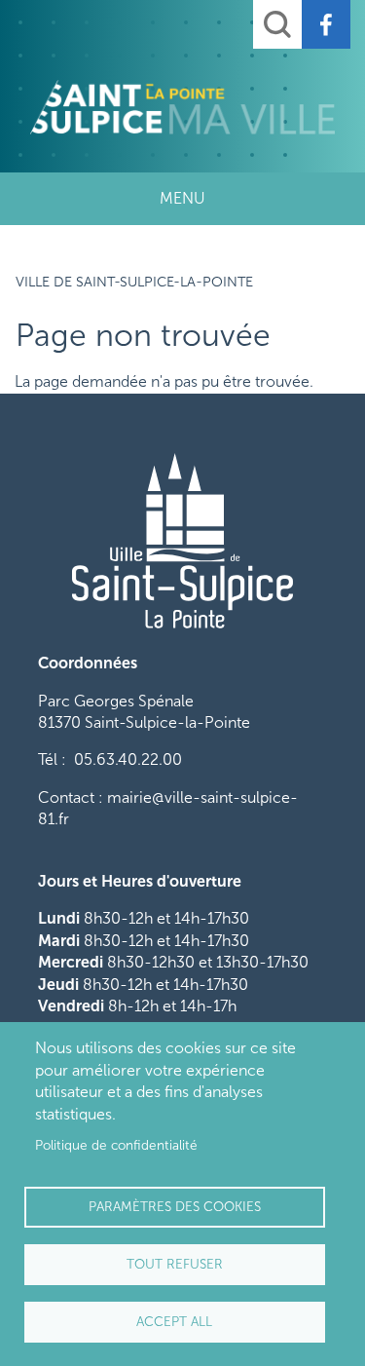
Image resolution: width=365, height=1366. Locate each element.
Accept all (174, 1321)
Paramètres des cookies (175, 1206)
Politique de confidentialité (116, 1145)
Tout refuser (175, 1264)
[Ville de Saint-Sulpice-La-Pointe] (182, 107)
